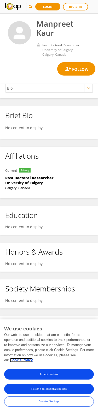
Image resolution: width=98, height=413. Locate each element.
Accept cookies (49, 374)
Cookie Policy (21, 360)
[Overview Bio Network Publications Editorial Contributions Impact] (49, 88)
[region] (49, 366)
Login (48, 7)
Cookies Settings (49, 401)
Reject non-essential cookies (49, 388)
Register (75, 7)
